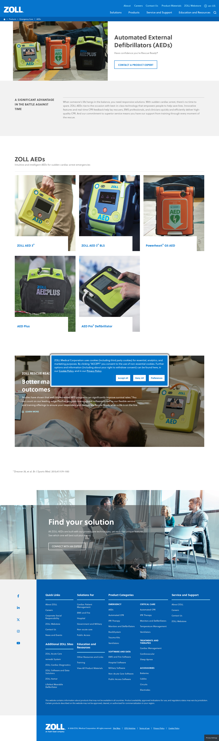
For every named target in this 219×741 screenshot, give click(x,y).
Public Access (83, 635)
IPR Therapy (114, 620)
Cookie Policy (173, 728)
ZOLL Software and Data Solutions (57, 672)
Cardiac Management (150, 648)
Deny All (139, 378)
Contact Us (50, 629)
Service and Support (159, 12)
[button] (210, 6)
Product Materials (171, 5)
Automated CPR (116, 615)
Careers (138, 5)
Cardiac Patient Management (84, 606)
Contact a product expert (135, 65)
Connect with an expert (67, 546)
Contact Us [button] (152, 5)
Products (133, 12)
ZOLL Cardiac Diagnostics (57, 664)
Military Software (116, 668)
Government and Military (89, 623)
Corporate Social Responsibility (53, 617)
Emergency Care (26, 19)
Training (81, 662)
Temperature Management (153, 626)
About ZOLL (51, 604)
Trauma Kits (114, 637)
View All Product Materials (90, 668)
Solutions (116, 12)
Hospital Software (117, 662)
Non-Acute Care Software (120, 673)
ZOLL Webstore (192, 5)
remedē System (53, 659)
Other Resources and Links (90, 657)
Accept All (123, 378)
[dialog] (109, 370)
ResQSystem (114, 632)
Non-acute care (84, 629)
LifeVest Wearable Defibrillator (54, 686)
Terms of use (144, 728)
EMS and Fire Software (119, 656)
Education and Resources (194, 12)
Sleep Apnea (146, 659)
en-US (211, 5)
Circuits (143, 684)
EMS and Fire (83, 612)
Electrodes (145, 689)
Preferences (157, 378)
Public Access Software (119, 679)
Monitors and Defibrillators (121, 626)
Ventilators (113, 643)
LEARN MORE (32, 411)
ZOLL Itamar (51, 678)
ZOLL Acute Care (53, 653)
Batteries (144, 673)
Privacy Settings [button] (211, 738)
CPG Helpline (129, 728)
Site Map (116, 728)
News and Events (53, 635)
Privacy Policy (158, 728)
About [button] (127, 5)
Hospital (81, 618)
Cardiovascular (147, 653)
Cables (143, 678)
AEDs (110, 609)
